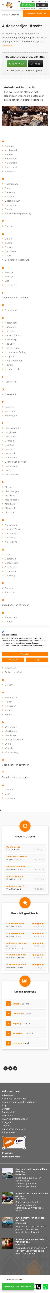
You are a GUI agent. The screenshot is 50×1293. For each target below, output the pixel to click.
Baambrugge (11, 184)
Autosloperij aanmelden (14, 1129)
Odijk (7, 554)
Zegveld (9, 789)
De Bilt (8, 238)
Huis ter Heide (12, 369)
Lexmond (10, 453)
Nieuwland (10, 537)
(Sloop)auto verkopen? (18, 1286)
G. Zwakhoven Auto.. (16, 955)
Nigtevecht (11, 542)
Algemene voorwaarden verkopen (19, 1102)
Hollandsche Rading (15, 352)
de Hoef (9, 243)
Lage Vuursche (13, 428)
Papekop (9, 588)
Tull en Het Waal (13, 672)
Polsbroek (10, 592)
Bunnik (8, 209)
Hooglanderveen (13, 360)
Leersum (9, 445)
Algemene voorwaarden (14, 1098)
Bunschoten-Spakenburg (18, 213)
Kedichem (10, 411)
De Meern (10, 247)
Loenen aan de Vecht (16, 461)
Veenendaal (11, 697)
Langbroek (10, 432)
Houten (9, 365)
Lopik (8, 470)
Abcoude (9, 146)
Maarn (8, 487)
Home (5, 14)
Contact (6, 1108)
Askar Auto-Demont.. (17, 857)
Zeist (7, 794)
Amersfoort (11, 163)
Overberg (10, 575)
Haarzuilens (11, 322)
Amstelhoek (11, 167)
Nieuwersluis (12, 533)
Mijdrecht (10, 508)
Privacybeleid (9, 1132)
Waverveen (11, 727)
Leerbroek (10, 436)
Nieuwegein (11, 525)
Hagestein (10, 327)
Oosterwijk (10, 558)
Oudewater (11, 571)
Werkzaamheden (35, 13)
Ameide (9, 154)
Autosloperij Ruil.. (15, 876)
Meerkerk (10, 504)
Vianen (8, 701)
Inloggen (6, 1122)
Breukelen (10, 205)
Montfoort (10, 512)
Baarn (8, 188)
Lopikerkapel (12, 474)
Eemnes (9, 276)
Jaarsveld (10, 394)
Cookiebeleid (8, 1112)
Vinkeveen (10, 706)
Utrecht (9, 685)
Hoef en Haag (12, 348)
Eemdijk (9, 272)
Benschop (10, 192)
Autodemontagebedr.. (17, 943)
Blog (4, 1105)
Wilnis (8, 744)
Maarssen (10, 495)
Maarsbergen (12, 491)
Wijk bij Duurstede (14, 739)
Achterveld (11, 150)
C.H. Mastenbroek (15, 923)
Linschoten (11, 457)
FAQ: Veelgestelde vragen (15, 1119)
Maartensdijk (12, 499)
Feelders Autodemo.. (17, 866)
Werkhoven (11, 731)
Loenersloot (11, 466)
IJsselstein (11, 381)
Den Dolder (11, 251)
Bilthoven (10, 196)
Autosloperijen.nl (11, 1091)
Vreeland (9, 714)
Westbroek (10, 735)
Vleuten (9, 710)
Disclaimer (7, 1115)
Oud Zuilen (10, 567)
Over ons (6, 1125)
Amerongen (11, 158)
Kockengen (11, 415)
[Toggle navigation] (3, 5)
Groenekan (11, 310)
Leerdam (9, 440)
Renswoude (11, 617)
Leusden (9, 449)
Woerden (9, 748)
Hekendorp (11, 339)
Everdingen (11, 285)
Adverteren (7, 1095)
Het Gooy (10, 343)
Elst (7, 281)
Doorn (8, 255)
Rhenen (9, 621)
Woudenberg (11, 752)
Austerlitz (10, 171)
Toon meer (7, 45)
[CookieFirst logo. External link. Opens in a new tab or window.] (3, 631)
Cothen (8, 226)
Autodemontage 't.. (16, 886)
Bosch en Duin (12, 200)
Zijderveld (10, 798)
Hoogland (10, 356)
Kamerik (9, 407)
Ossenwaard (11, 563)
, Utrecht (18, 1004)
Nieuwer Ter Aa (13, 529)
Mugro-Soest (13, 847)
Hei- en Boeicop (13, 335)
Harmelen (10, 331)
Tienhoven (10, 668)
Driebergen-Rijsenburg (17, 259)
